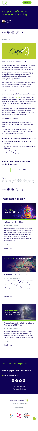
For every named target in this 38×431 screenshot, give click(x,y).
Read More (8, 248)
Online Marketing (7, 182)
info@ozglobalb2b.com (19, 389)
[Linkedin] (12, 32)
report (18, 97)
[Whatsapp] (17, 32)
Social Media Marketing (20, 182)
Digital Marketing (17, 180)
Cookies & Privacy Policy (19, 404)
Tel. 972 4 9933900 (19, 386)
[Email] (22, 32)
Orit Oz (9, 23)
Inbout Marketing (28, 180)
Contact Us (27, 2)
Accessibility (19, 407)
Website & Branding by (17, 400)
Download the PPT (19, 170)
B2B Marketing (6, 180)
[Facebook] (8, 32)
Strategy (31, 182)
